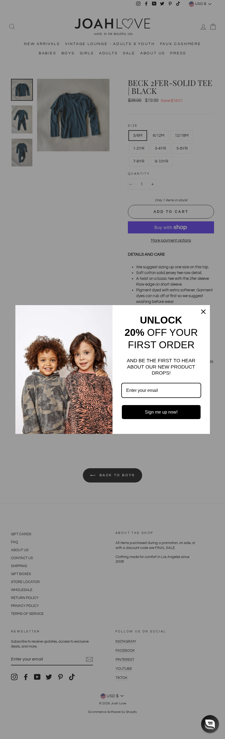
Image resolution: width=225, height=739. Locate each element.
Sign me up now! (161, 412)
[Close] (203, 311)
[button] (210, 724)
